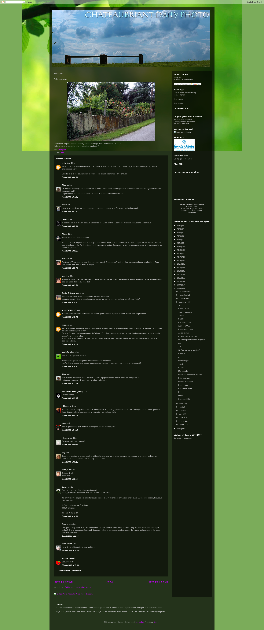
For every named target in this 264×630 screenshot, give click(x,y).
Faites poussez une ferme (184, 122)
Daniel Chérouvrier (70, 293)
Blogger (156, 622)
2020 (179, 247)
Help (180, 343)
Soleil (180, 364)
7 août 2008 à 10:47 (70, 302)
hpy (63, 453)
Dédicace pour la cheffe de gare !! (191, 340)
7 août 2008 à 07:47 (70, 212)
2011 (179, 278)
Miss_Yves (66, 470)
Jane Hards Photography (72, 391)
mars (181, 417)
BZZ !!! (181, 319)
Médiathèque (183, 361)
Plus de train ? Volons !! (187, 336)
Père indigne (183, 385)
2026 (179, 226)
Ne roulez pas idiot (181, 124)
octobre (182, 298)
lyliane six (66, 438)
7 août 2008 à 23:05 (70, 398)
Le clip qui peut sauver (183, 159)
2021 (179, 243)
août (181, 305)
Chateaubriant (191, 206)
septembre (183, 302)
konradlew (140, 622)
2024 (179, 233)
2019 (179, 250)
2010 (179, 281)
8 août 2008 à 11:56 (70, 479)
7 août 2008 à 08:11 (70, 251)
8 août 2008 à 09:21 (70, 462)
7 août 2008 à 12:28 (70, 317)
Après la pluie (183, 333)
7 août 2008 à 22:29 (70, 383)
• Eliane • (66, 406)
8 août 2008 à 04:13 (70, 415)
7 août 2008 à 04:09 (70, 177)
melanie (65, 163)
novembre (183, 295)
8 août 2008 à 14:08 (70, 516)
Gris (63, 152)
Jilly (63, 205)
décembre (183, 291)
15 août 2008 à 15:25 (70, 551)
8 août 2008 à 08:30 (70, 445)
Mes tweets (178, 99)
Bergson (177, 77)
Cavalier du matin (185, 389)
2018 (179, 253)
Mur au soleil (183, 371)
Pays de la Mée (196, 208)
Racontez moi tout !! (186, 329)
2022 (179, 240)
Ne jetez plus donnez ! (183, 120)
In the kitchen (179, 95)
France (193, 213)
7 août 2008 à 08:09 (70, 226)
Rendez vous (183, 308)
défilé (180, 396)
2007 (179, 429)
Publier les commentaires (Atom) (78, 587)
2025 (179, 229)
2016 (179, 260)
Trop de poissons (185, 312)
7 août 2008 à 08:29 (70, 268)
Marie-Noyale (67, 352)
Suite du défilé (184, 399)
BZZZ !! (181, 368)
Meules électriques (185, 382)
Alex (64, 234)
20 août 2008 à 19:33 (70, 565)
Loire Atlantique (196, 211)
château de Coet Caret (79, 505)
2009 (179, 285)
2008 (179, 288)
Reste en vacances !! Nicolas (190, 375)
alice (64, 325)
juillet (181, 403)
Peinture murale (184, 322)
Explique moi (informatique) (185, 93)
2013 (179, 271)
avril (181, 414)
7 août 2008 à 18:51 (70, 366)
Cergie (64, 487)
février (182, 421)
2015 (179, 264)
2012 (179, 274)
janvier (182, 424)
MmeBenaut (67, 544)
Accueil (111, 581)
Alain (64, 185)
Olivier (65, 219)
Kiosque (181, 354)
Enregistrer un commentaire (70, 570)
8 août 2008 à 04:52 (70, 430)
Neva (64, 423)
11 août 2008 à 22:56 (70, 536)
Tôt (179, 347)
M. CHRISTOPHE (69, 310)
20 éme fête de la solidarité (189, 350)
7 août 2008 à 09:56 (70, 285)
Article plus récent (63, 581)
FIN (179, 392)
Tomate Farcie (68, 558)
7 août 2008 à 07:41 (70, 197)
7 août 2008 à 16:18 (70, 344)
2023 (179, 236)
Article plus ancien (158, 581)
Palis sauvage (184, 378)
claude (65, 259)
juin (180, 407)
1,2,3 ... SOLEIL (184, 326)
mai (180, 410)
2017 (179, 257)
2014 (179, 268)
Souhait (181, 315)
